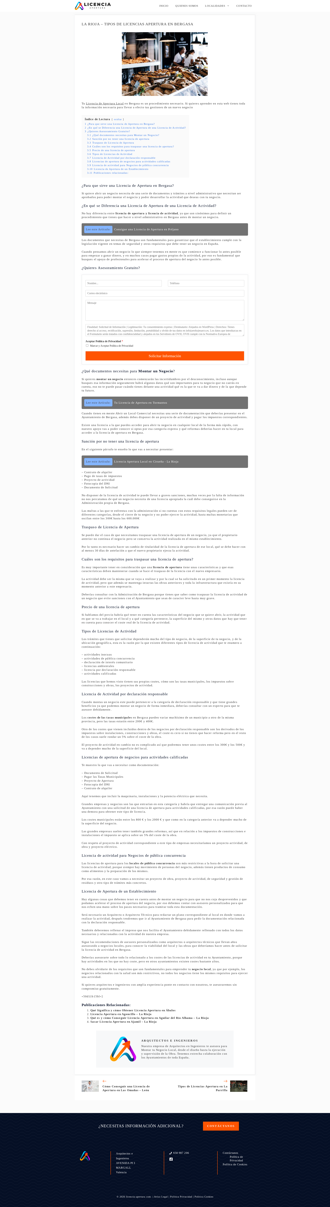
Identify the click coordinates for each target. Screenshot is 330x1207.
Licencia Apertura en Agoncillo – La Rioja (121, 1014)
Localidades (215, 5)
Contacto (244, 5)
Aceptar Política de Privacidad (104, 341)
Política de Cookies (235, 1164)
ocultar (118, 119)
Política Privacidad (181, 1196)
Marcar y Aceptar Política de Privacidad (111, 345)
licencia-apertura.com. (139, 1196)
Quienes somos (186, 5)
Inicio (163, 5)
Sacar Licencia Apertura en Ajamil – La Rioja (123, 1021)
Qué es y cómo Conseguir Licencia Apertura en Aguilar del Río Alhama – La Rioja (149, 1018)
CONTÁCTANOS (221, 1126)
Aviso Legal (161, 1196)
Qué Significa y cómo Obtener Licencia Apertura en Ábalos (133, 1010)
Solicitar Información (165, 356)
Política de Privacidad (236, 1158)
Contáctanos (230, 1152)
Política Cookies (204, 1196)
